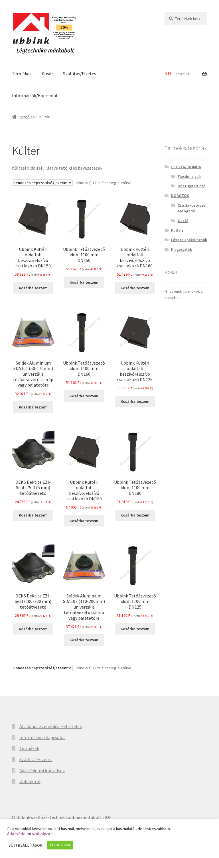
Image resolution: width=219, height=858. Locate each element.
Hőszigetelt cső (192, 185)
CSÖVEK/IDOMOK (186, 166)
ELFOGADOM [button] (60, 845)
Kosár (47, 73)
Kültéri (177, 230)
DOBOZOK (180, 195)
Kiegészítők (181, 249)
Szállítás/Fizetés (79, 73)
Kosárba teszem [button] (33, 287)
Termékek (22, 73)
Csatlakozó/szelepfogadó (192, 208)
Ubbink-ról (29, 781)
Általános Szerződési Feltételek (50, 726)
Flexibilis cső (189, 176)
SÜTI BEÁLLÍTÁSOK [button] (25, 845)
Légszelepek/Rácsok (189, 239)
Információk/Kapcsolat (35, 95)
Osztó (183, 220)
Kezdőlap (27, 116)
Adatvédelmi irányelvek (42, 770)
